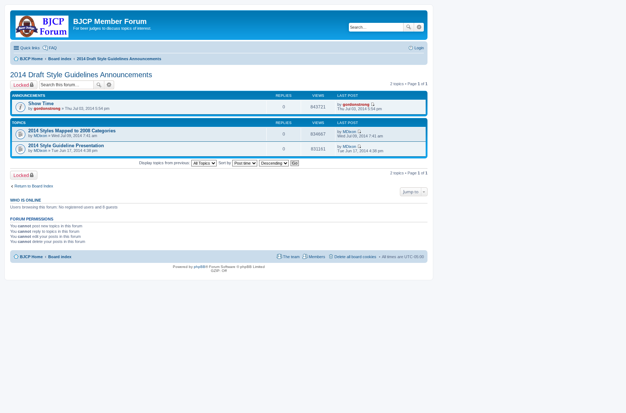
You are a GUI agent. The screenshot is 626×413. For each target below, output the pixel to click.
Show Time (41, 103)
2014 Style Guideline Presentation (66, 145)
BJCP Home (31, 257)
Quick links (30, 48)
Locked (21, 85)
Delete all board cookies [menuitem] (355, 257)
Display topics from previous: (165, 163)
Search (408, 27)
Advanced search (419, 27)
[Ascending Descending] (274, 163)
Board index (59, 257)
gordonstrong (47, 108)
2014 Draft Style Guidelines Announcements (81, 75)
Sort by (225, 163)
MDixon (40, 135)
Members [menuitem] (317, 257)
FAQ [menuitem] (53, 48)
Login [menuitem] (419, 48)
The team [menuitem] (291, 257)
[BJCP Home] (42, 25)
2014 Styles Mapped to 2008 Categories (72, 130)
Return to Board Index (33, 186)
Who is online (25, 200)
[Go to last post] (373, 104)
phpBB (199, 267)
